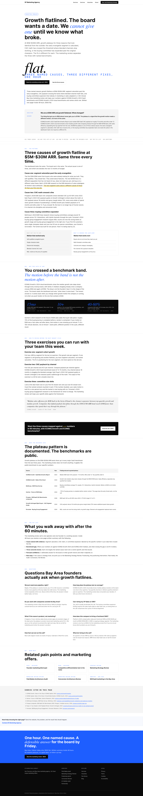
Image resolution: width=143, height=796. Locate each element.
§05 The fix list (95, 139)
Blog (82, 778)
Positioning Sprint (66, 776)
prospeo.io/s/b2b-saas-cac (80, 703)
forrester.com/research (69, 708)
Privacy (103, 771)
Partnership (65, 783)
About (96, 2)
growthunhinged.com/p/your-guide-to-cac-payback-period (78, 706)
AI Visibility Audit (66, 781)
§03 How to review (62, 139)
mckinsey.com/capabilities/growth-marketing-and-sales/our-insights (74, 701)
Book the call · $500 (108, 428)
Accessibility (104, 778)
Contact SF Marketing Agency (11, 723)
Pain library (84, 776)
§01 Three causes (30, 139)
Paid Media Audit (66, 771)
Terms (103, 773)
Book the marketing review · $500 (36, 756)
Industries (90, 2)
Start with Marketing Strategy (109, 2)
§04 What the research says (79, 139)
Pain (30, 7)
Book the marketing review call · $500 (37, 82)
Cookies (103, 776)
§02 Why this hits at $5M (46, 139)
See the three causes (58, 82)
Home (26, 7)
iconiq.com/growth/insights (64, 693)
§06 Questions (107, 139)
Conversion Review (67, 778)
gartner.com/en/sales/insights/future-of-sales (67, 698)
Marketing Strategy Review (69, 773)
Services (75, 2)
